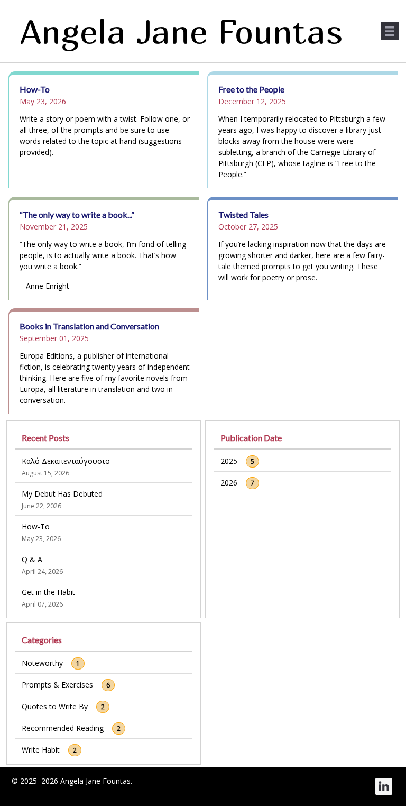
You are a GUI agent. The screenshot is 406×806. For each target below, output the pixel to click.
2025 (228, 461)
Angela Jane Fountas (181, 31)
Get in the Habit (48, 592)
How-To (35, 89)
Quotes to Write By (55, 706)
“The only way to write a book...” (77, 214)
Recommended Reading (63, 728)
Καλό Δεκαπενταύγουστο (66, 461)
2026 (228, 483)
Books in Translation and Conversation (89, 326)
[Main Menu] (390, 31)
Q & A (32, 559)
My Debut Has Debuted (62, 494)
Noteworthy (42, 663)
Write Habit (41, 750)
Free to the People (251, 89)
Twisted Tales (243, 214)
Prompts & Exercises (57, 685)
